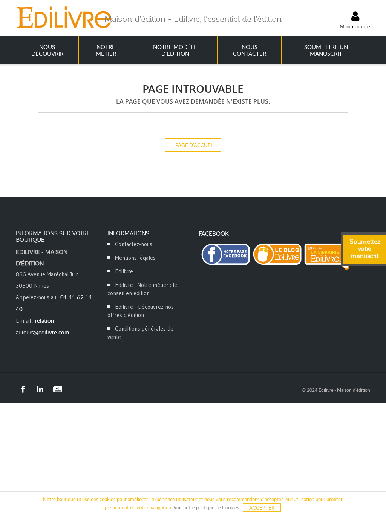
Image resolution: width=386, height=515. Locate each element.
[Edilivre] (64, 17)
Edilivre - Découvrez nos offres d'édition (140, 311)
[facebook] (22, 389)
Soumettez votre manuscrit (365, 248)
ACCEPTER (261, 507)
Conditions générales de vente (140, 332)
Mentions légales (135, 257)
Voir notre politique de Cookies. (206, 507)
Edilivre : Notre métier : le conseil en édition (142, 289)
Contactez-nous (133, 244)
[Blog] (57, 389)
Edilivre (124, 271)
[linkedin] (40, 389)
